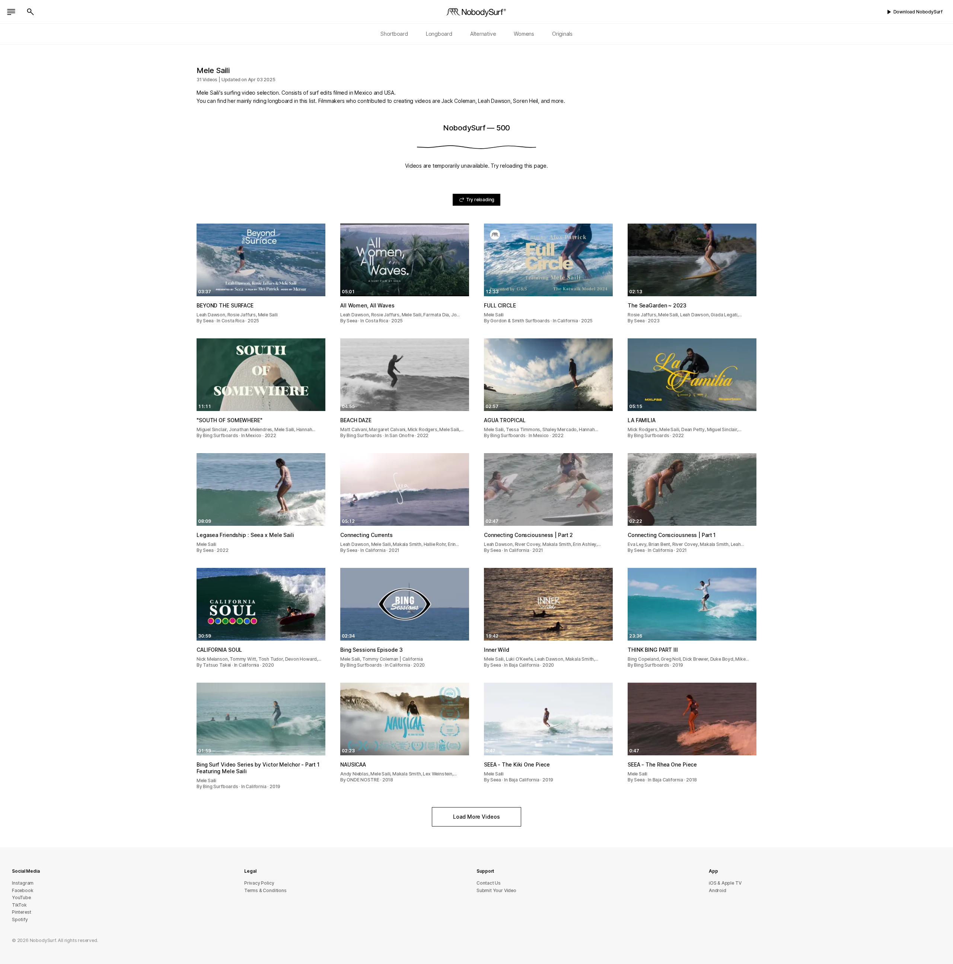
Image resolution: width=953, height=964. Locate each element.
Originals (562, 34)
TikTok (19, 905)
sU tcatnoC (488, 883)
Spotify (20, 919)
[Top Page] (476, 12)
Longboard (439, 34)
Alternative (483, 34)
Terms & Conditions (265, 890)
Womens (524, 34)
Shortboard (394, 34)
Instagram (23, 883)
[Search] (30, 12)
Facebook (22, 890)
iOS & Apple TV (725, 883)
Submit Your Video (496, 890)
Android (717, 890)
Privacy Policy (259, 883)
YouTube (21, 897)
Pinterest (21, 912)
